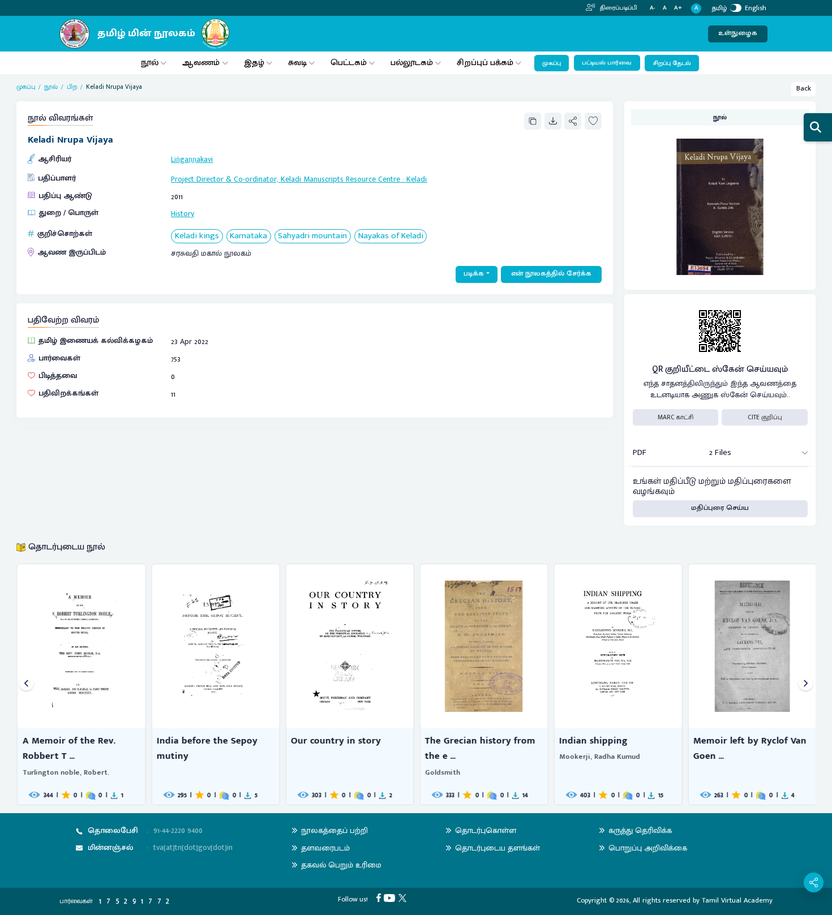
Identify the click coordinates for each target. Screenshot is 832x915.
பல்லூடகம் (412, 62)
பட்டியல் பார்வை (607, 63)
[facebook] (380, 898)
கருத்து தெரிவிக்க (640, 830)
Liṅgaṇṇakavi (192, 159)
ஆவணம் (202, 62)
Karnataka (248, 236)
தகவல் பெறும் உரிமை (341, 865)
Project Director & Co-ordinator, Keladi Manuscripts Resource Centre (285, 179)
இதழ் (254, 62)
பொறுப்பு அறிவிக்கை (647, 848)
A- (652, 8)
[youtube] (391, 898)
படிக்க (474, 274)
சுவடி (297, 62)
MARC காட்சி (675, 417)
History (182, 213)
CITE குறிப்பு (765, 417)
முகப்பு (551, 63)
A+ (678, 8)
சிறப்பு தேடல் (672, 63)
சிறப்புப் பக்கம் (485, 62)
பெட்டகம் (349, 62)
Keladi (416, 179)
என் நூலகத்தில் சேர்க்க (551, 274)
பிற (72, 87)
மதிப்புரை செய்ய (720, 508)
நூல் (149, 62)
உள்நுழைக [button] (737, 33)
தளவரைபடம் (325, 848)
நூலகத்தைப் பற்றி (334, 830)
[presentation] (26, 684)
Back (803, 88)
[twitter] (404, 898)
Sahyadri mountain (312, 236)
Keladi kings (197, 236)
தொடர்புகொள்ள (485, 830)
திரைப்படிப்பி (617, 8)
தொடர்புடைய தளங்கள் (497, 848)
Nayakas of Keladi (390, 236)
